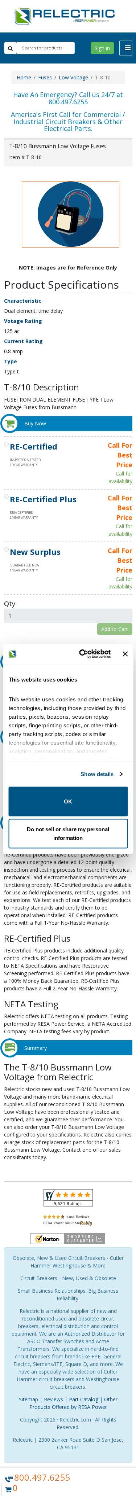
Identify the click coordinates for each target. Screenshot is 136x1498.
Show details (97, 774)
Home (24, 77)
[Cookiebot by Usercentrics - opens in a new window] (82, 654)
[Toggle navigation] (125, 48)
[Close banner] (125, 653)
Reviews (53, 1399)
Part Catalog (83, 1399)
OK (68, 801)
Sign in (102, 48)
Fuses (45, 77)
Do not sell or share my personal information (68, 833)
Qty (9, 603)
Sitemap (28, 1399)
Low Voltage (73, 77)
